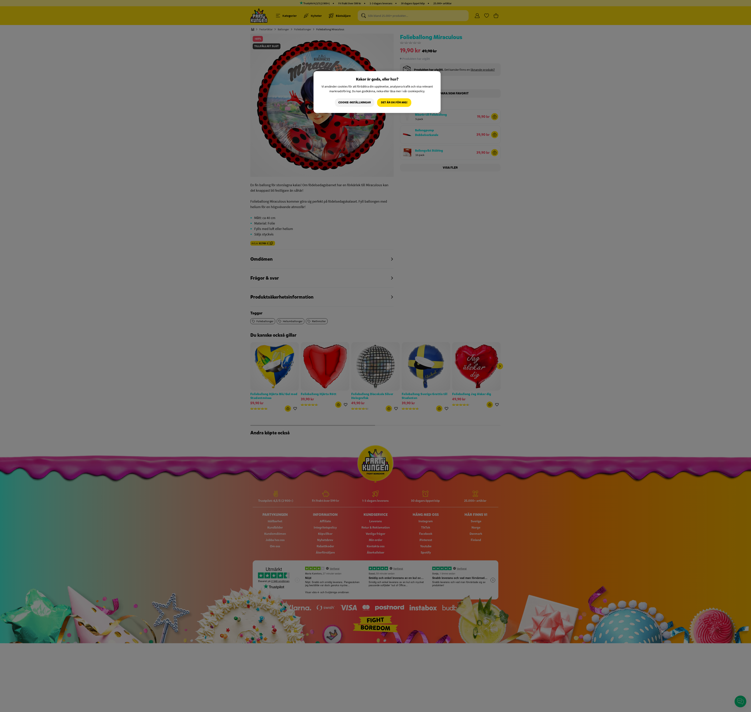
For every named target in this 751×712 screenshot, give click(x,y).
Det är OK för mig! (394, 102)
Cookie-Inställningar (354, 102)
